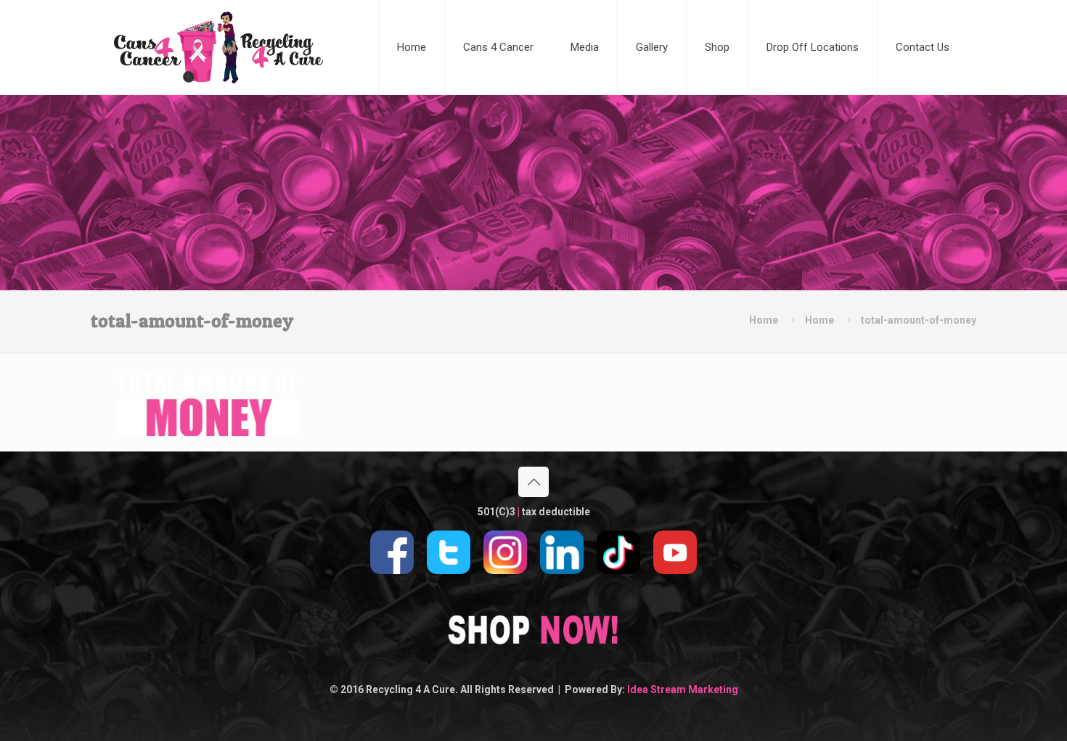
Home (763, 320)
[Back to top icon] (533, 482)
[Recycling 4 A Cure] (218, 47)
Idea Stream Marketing (682, 689)
